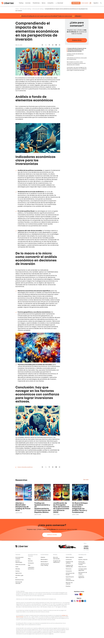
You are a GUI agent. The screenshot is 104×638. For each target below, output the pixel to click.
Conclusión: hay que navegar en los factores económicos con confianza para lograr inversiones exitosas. (76, 69)
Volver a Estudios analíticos (25, 467)
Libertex (43, 557)
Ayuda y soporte (82, 559)
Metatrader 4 (44, 559)
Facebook (42, 44)
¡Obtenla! (78, 16)
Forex (16, 566)
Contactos (69, 559)
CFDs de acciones (20, 564)
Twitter (45, 44)
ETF (16, 577)
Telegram (59, 44)
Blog (29, 558)
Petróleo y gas (19, 575)
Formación (31, 563)
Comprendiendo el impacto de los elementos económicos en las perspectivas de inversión (77, 50)
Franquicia (69, 571)
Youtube (52, 44)
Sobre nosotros (70, 557)
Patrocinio (68, 568)
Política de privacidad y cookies (81, 563)
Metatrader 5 (44, 561)
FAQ (29, 565)
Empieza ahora (76, 40)
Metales (17, 568)
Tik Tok (56, 44)
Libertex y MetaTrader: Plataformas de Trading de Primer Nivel (22, 506)
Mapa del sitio (82, 566)
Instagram (49, 44)
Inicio (16, 8)
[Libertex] (8, 3)
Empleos (68, 586)
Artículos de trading (25, 8)
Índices (17, 571)
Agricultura (18, 573)
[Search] (101, 3)
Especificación (70, 576)
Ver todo (86, 479)
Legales (80, 557)
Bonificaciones (19, 579)
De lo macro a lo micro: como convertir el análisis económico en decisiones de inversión (76, 63)
